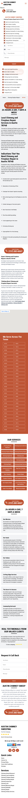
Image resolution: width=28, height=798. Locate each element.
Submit (14, 64)
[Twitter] (13, 750)
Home (4, 97)
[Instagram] (10, 750)
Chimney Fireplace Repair (14, 97)
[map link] (2, 3)
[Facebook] (17, 750)
